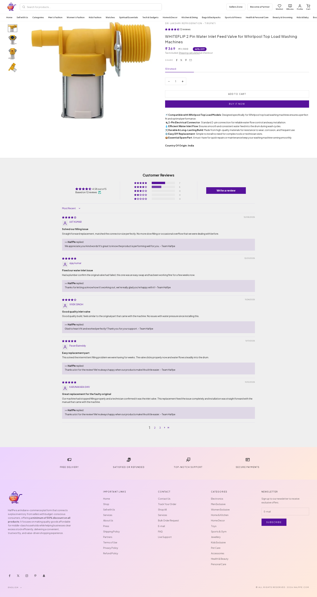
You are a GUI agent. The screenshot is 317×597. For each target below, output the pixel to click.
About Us (108, 520)
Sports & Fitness (233, 17)
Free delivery (69, 467)
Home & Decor (170, 17)
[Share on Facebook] (176, 60)
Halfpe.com (301, 587)
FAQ (160, 531)
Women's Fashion (76, 17)
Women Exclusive (220, 509)
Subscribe (274, 522)
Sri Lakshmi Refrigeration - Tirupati (190, 23)
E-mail (161, 526)
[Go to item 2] (12, 40)
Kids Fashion (95, 17)
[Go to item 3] (12, 54)
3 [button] (160, 427)
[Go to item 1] (12, 28)
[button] (172, 29)
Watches (110, 17)
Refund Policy (110, 553)
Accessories (217, 553)
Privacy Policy (110, 547)
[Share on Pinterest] (186, 60)
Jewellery (216, 536)
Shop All (162, 509)
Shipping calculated (189, 53)
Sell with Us (22, 17)
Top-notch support (188, 467)
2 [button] (155, 427)
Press (106, 526)
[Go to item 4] (12, 67)
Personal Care (218, 564)
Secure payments (248, 467)
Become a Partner (260, 6)
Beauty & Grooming (282, 17)
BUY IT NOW (237, 104)
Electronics (217, 498)
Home (9, 17)
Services (107, 514)
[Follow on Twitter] (18, 575)
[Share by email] (190, 60)
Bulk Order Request (168, 520)
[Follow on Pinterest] (35, 575)
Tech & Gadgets (150, 17)
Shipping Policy (111, 531)
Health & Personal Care (257, 17)
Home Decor (218, 520)
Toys (213, 526)
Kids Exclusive (218, 542)
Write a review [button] (226, 190)
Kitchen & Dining (190, 17)
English (13, 587)
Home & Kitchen (220, 514)
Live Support (165, 536)
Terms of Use (110, 542)
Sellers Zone (236, 6)
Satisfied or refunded (128, 467)
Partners (107, 536)
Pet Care (215, 547)
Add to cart (237, 94)
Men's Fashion (55, 17)
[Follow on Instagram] (26, 575)
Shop (106, 504)
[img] (69, 217)
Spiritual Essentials (128, 17)
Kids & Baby (303, 17)
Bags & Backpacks (211, 17)
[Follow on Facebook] (9, 575)
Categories (38, 17)
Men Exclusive (218, 504)
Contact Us (164, 498)
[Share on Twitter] (181, 60)
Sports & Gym (219, 531)
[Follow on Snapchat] (44, 575)
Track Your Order (167, 504)
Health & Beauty (220, 558)
